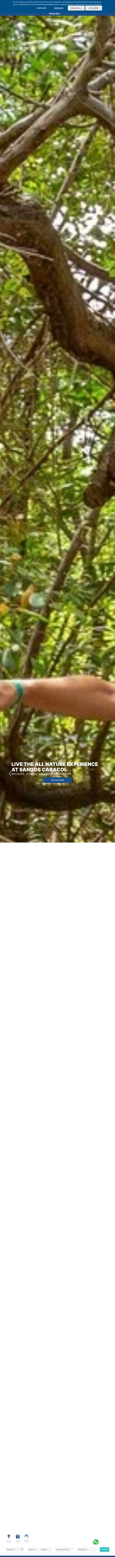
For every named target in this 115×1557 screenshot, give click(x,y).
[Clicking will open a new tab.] (96, 1542)
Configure (41, 8)
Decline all (76, 8)
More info (58, 8)
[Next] (106, 772)
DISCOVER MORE (57, 780)
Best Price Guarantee (9, 1541)
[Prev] (8, 772)
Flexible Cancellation (17, 1541)
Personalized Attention (26, 1541)
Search (104, 1549)
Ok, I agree (93, 8)
